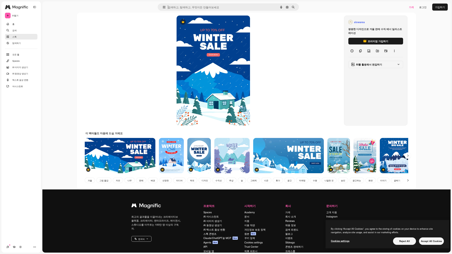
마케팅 (302, 180)
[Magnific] (146, 206)
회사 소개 (290, 216)
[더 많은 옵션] (394, 50)
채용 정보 (290, 225)
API (205, 246)
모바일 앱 (208, 251)
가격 (411, 7)
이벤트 (289, 238)
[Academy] (14, 247)
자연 (118, 180)
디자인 (205, 180)
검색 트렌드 (291, 229)
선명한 (165, 180)
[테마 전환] (20, 247)
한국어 (141, 238)
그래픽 (253, 180)
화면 (370, 180)
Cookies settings (253, 242)
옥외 (192, 180)
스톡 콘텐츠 (209, 233)
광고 (289, 180)
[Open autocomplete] (163, 7)
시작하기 (250, 206)
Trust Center (251, 246)
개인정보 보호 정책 (255, 229)
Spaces (207, 212)
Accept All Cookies (431, 241)
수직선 (218, 180)
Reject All (404, 241)
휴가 (278, 180)
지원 (246, 221)
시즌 (266, 180)
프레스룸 (290, 251)
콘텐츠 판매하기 (294, 246)
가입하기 (440, 7)
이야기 (383, 180)
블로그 (289, 233)
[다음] (408, 155)
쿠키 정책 (249, 238)
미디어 (179, 180)
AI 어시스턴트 (211, 216)
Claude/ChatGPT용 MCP (220, 238)
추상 (231, 180)
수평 (315, 180)
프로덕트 (209, 206)
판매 (141, 180)
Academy (249, 212)
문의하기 (332, 206)
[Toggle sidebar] (34, 7)
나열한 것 (329, 180)
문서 (246, 216)
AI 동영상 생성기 (212, 225)
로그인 (423, 7)
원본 (249, 233)
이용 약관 (249, 225)
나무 (129, 180)
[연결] (8, 247)
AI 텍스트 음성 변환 (214, 229)
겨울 (90, 180)
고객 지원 (331, 212)
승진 (343, 180)
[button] (141, 239)
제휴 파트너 (250, 251)
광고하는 (357, 180)
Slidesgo (290, 242)
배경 (153, 180)
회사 (288, 206)
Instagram (332, 216)
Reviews (290, 221)
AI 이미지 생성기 (212, 221)
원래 (197, 22)
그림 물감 (103, 180)
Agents (210, 242)
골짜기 (397, 180)
